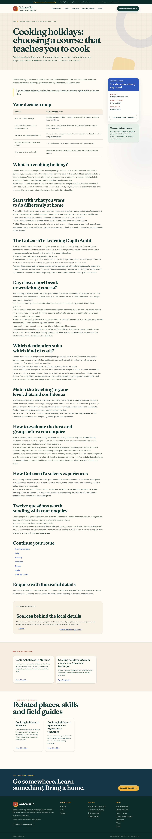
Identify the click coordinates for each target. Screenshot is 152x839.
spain (17, 570)
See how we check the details (123, 117)
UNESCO (21, 629)
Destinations (56, 8)
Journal (99, 8)
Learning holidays (88, 8)
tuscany (18, 557)
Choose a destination (128, 9)
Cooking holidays (93, 816)
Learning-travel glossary (96, 810)
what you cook (21, 574)
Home (14, 21)
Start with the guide (128, 788)
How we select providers (124, 816)
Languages (76, 8)
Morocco (63, 806)
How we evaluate (121, 813)
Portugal (62, 813)
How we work (115, 2)
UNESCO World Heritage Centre (70, 630)
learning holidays (22, 549)
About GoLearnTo (122, 806)
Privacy (118, 823)
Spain (61, 810)
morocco (19, 562)
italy (17, 553)
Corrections (120, 820)
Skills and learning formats (96, 806)
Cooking (66, 8)
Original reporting (93, 813)
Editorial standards (122, 810)
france (18, 566)
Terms (118, 826)
